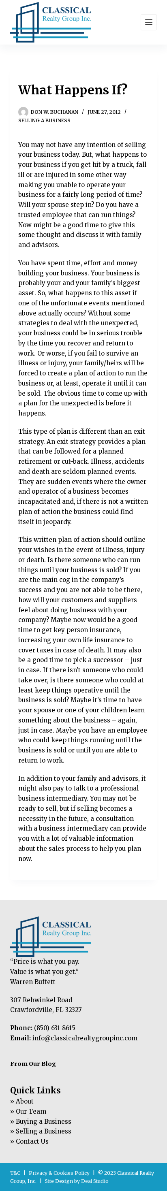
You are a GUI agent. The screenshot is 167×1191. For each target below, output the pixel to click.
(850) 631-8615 (54, 1028)
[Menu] (149, 22)
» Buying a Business (40, 1121)
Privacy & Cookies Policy (59, 1173)
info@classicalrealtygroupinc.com (84, 1038)
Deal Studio (95, 1181)
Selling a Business (44, 120)
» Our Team (28, 1111)
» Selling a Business (40, 1131)
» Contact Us (29, 1141)
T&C (15, 1173)
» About (22, 1101)
